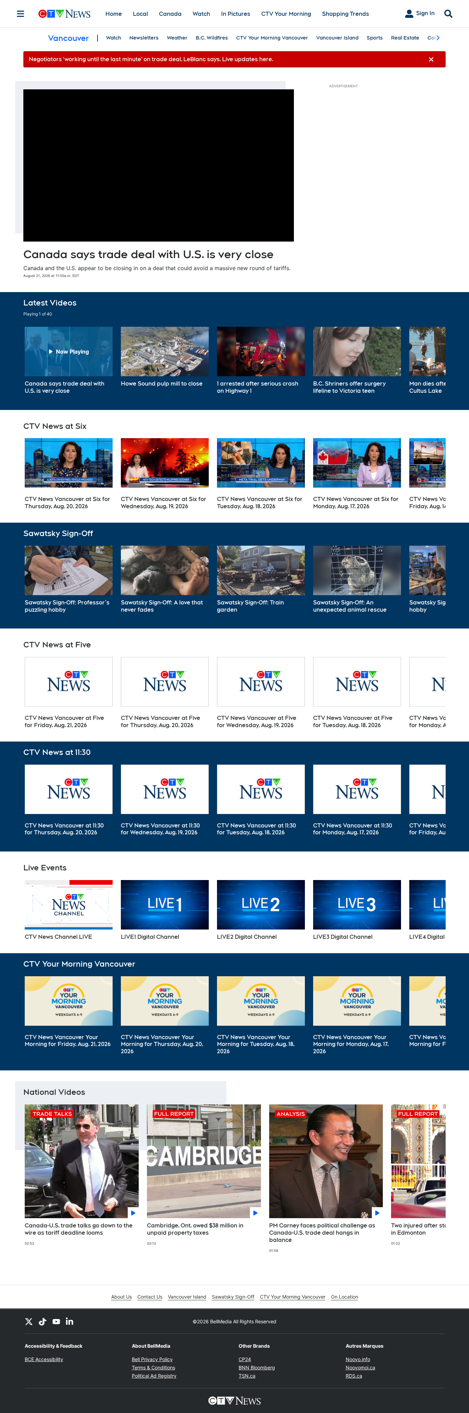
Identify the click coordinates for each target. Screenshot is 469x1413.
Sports (375, 38)
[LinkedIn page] (70, 1321)
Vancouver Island (337, 38)
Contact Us (149, 1297)
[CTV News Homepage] (64, 14)
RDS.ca (354, 1376)
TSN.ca (247, 1376)
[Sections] (20, 14)
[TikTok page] (42, 1321)
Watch (201, 14)
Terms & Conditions (153, 1367)
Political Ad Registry (154, 1376)
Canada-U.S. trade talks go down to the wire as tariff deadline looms (79, 1229)
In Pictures (235, 14)
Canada (170, 14)
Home (113, 14)
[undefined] (69, 361)
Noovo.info (358, 1359)
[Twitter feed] (29, 1321)
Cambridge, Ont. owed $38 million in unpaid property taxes (195, 1229)
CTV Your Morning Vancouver (272, 38)
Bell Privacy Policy (152, 1359)
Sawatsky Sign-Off (233, 1297)
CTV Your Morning (286, 14)
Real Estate (405, 38)
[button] (432, 360)
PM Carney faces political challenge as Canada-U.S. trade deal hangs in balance (322, 1232)
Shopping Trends (345, 14)
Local (140, 14)
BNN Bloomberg (257, 1367)
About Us (121, 1297)
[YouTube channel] (56, 1321)
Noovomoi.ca (360, 1367)
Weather (177, 38)
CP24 (245, 1359)
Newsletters (144, 38)
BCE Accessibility (44, 1359)
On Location (344, 1297)
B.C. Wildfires (212, 38)
